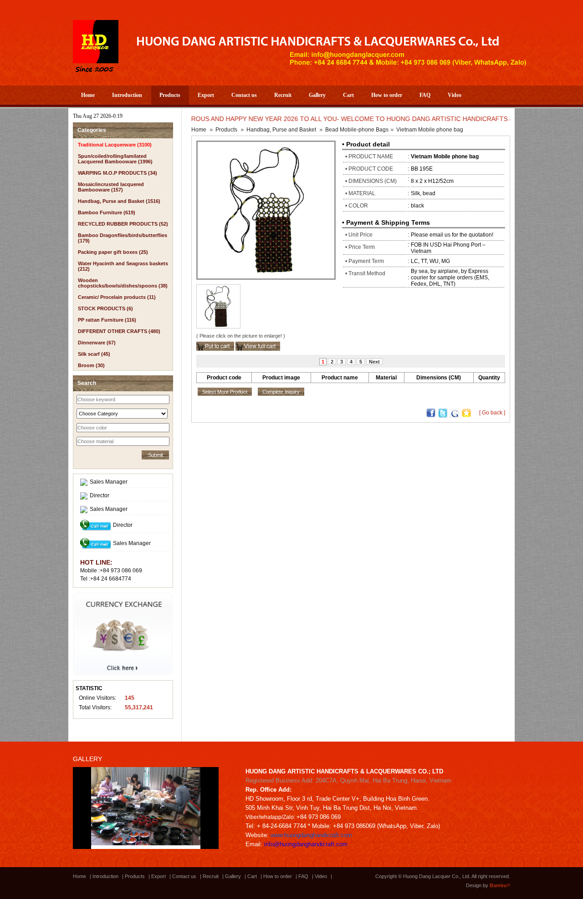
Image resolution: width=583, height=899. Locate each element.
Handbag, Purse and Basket (281, 129)
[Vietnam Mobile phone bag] (266, 210)
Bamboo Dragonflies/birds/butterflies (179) (122, 237)
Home (88, 95)
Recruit (283, 95)
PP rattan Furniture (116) (107, 320)
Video (454, 95)
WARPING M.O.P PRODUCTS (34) (117, 173)
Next (374, 361)
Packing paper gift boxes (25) (113, 252)
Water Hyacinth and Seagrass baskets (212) (123, 266)
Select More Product (224, 391)
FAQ (424, 95)
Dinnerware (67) (97, 342)
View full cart (259, 346)
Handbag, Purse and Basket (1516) (119, 201)
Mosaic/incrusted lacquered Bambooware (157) (111, 187)
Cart (348, 95)
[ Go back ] (492, 412)
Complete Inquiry (281, 391)
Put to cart (217, 346)
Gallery (317, 95)
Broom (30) (91, 365)
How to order (386, 95)
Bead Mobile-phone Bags (357, 129)
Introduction (127, 95)
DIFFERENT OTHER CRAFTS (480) (119, 331)
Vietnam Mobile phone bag (429, 129)
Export (206, 95)
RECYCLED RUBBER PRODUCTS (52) (123, 224)
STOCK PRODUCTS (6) (105, 308)
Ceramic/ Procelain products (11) (117, 297)
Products (169, 95)
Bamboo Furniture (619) (106, 212)
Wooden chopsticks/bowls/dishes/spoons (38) (123, 283)
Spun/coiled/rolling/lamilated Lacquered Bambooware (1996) (115, 158)
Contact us (244, 95)
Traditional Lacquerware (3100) (115, 144)
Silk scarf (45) (94, 354)
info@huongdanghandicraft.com (306, 844)
